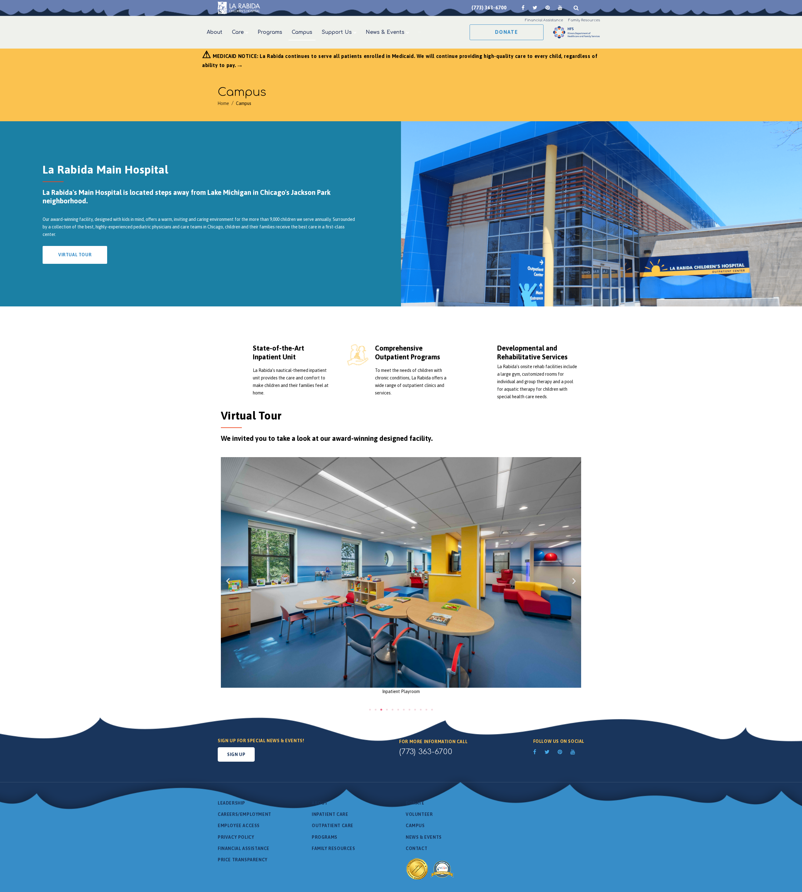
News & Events (424, 837)
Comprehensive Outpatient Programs (407, 352)
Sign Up (236, 754)
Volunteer (419, 814)
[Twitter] (535, 7)
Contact (416, 848)
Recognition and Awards (431, 868)
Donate (506, 32)
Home (223, 103)
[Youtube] (560, 7)
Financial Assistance (243, 848)
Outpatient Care (332, 825)
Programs (324, 837)
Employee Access (239, 825)
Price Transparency (243, 859)
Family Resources (333, 848)
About (320, 803)
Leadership (231, 803)
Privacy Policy (236, 837)
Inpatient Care (330, 814)
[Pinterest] (547, 7)
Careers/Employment (244, 814)
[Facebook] (523, 7)
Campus (415, 825)
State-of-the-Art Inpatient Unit (278, 352)
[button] (228, 581)
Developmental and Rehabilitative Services (532, 352)
